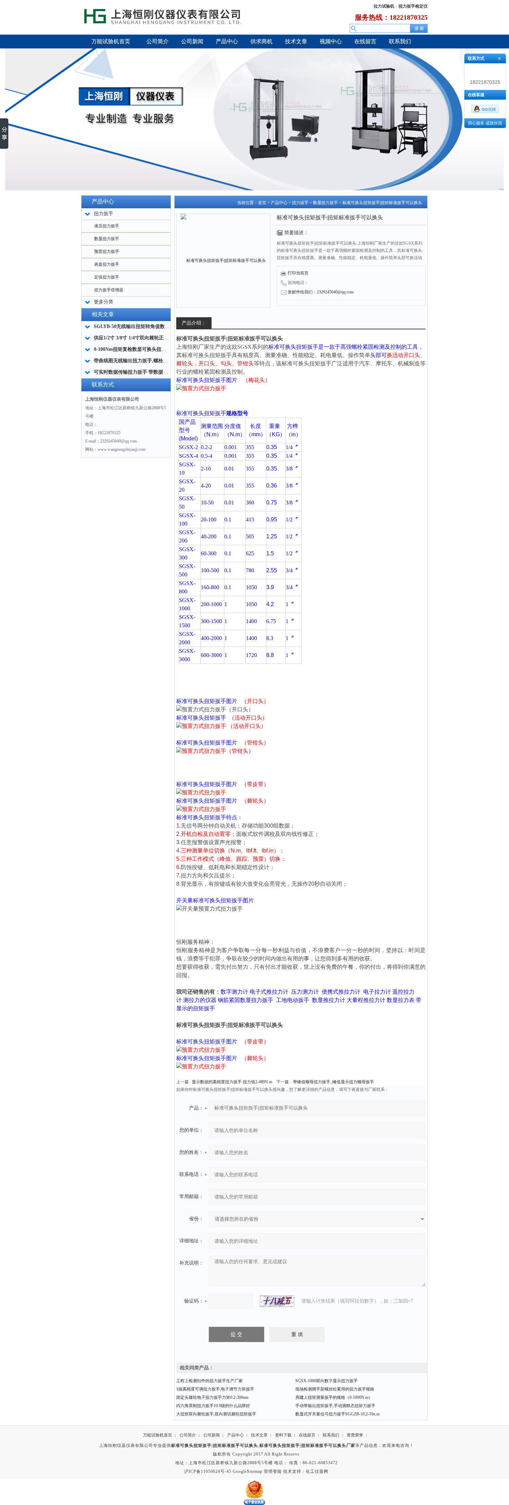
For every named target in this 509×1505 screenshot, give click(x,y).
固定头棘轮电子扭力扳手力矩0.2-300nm (212, 1397)
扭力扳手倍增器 (108, 290)
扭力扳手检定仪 (413, 6)
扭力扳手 (300, 202)
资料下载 (283, 1435)
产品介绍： (194, 323)
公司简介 (187, 1435)
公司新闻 (211, 1435)
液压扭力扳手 (106, 226)
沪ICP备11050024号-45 (207, 1471)
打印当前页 (298, 273)
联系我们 (331, 1435)
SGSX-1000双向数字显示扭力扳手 (326, 1380)
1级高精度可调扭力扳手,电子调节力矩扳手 (215, 1389)
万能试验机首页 (157, 1435)
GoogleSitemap (247, 1471)
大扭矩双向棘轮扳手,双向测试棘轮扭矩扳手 (216, 1414)
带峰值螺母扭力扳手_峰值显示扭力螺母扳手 (333, 1081)
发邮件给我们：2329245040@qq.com (321, 292)
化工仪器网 (317, 1471)
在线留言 (307, 1435)
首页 (262, 202)
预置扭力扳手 (106, 251)
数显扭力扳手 (106, 238)
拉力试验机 (384, 6)
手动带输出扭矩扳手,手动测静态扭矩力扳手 (335, 1405)
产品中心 (279, 202)
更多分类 (103, 301)
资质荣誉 (355, 1435)
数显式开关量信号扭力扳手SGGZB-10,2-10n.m (337, 1414)
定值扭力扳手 (106, 277)
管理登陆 (273, 1471)
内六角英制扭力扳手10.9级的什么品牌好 (213, 1405)
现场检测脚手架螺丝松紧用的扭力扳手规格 (334, 1389)
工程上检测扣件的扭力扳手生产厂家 (209, 1380)
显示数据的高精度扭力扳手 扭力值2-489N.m (232, 1081)
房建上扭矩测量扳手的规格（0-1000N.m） (334, 1397)
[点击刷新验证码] (277, 1301)
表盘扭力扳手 (106, 264)
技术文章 (259, 1435)
